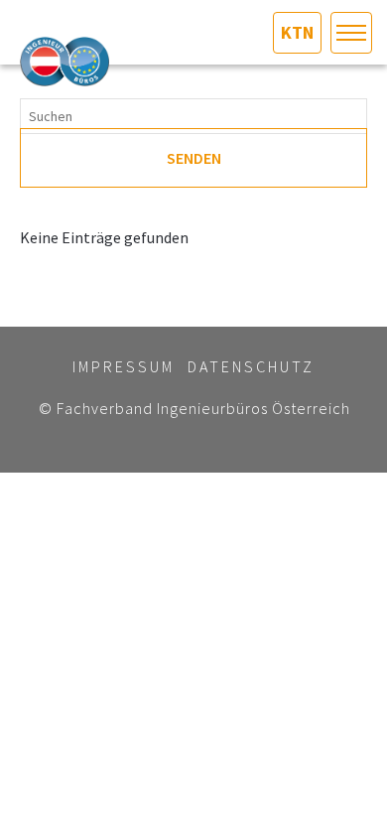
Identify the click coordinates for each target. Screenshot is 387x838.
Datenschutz (251, 366)
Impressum (123, 366)
